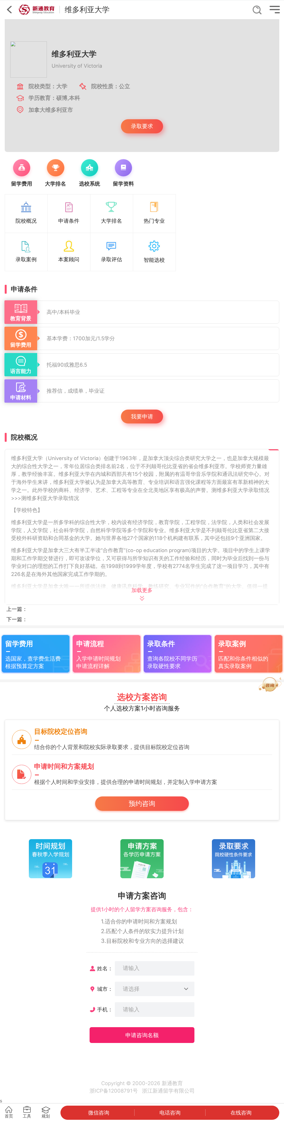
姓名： (105, 968)
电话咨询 (170, 1113)
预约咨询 (142, 803)
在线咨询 (241, 1113)
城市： (105, 989)
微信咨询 (98, 1113)
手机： (105, 1009)
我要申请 (142, 416)
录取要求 (142, 126)
